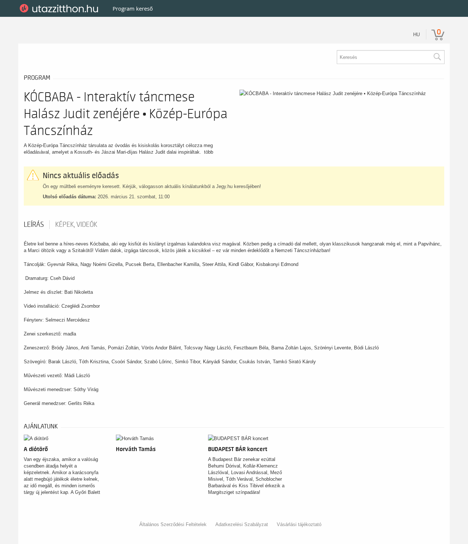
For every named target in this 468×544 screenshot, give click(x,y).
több (208, 152)
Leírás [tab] (34, 225)
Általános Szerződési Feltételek (173, 524)
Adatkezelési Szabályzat (241, 524)
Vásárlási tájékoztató (299, 524)
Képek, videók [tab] (76, 225)
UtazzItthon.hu (60, 8)
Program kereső (133, 8)
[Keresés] (437, 57)
